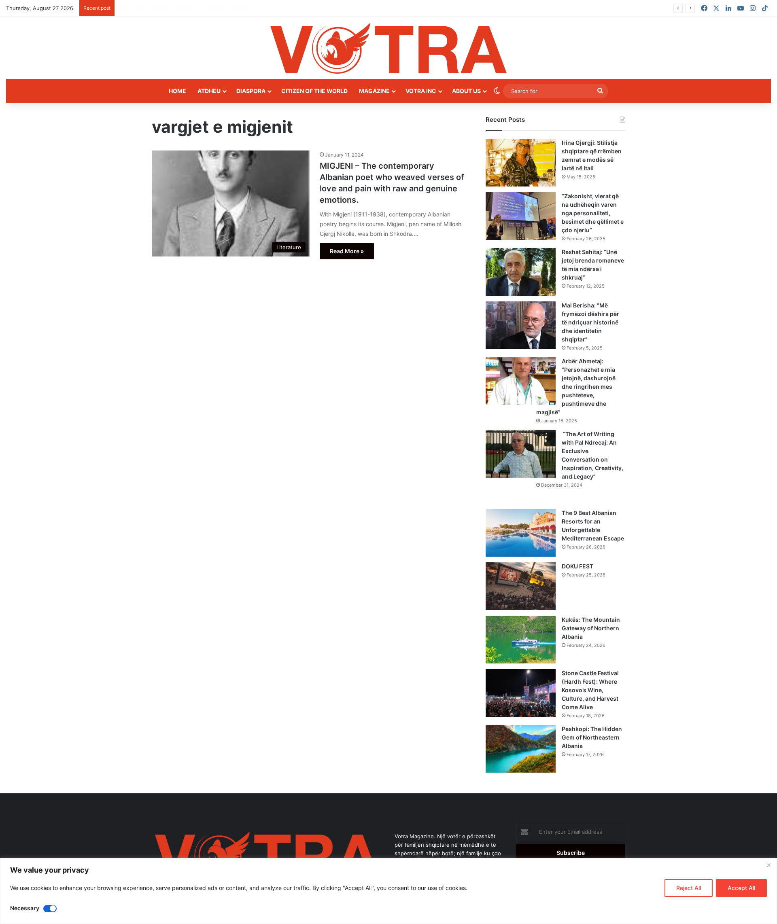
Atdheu (209, 90)
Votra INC (420, 90)
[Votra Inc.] (388, 48)
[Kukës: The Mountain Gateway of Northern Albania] (521, 639)
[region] (388, 891)
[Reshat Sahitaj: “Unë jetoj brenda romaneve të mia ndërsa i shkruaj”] (521, 272)
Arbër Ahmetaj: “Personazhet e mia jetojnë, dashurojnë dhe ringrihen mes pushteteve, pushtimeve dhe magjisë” (576, 386)
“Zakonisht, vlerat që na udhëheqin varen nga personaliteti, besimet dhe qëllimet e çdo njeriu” (593, 213)
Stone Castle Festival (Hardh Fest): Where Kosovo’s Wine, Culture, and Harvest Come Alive (590, 690)
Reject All (688, 887)
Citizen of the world (314, 90)
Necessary (24, 908)
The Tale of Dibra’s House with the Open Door (177, 8)
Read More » (347, 251)
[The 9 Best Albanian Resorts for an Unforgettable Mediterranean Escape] (521, 533)
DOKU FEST (578, 566)
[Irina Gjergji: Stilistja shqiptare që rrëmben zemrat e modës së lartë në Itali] (521, 162)
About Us (466, 90)
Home (177, 90)
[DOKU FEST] (521, 586)
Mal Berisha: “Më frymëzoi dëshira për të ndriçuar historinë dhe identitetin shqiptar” (590, 322)
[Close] (768, 865)
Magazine (374, 90)
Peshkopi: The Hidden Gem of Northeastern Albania (592, 737)
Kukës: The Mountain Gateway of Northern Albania (591, 628)
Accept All (741, 887)
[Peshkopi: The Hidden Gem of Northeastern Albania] (521, 749)
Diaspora (250, 90)
